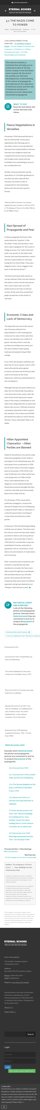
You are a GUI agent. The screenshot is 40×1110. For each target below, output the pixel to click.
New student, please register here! (22, 1071)
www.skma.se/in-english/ (20, 982)
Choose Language (20, 2)
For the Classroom (15, 29)
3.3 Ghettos (18, 49)
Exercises (26, 29)
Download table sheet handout (17, 632)
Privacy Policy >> (18, 1102)
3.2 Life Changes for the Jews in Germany (19, 857)
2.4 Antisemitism (12, 851)
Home (7, 29)
